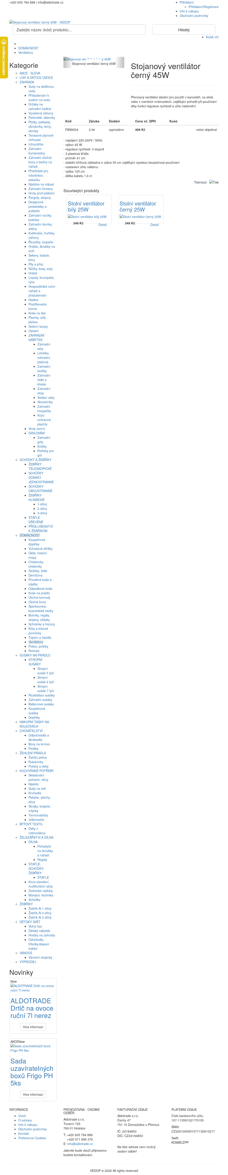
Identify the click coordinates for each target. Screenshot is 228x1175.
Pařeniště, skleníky (41, 117)
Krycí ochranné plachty (44, 419)
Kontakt (23, 1133)
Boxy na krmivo (39, 744)
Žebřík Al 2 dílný (39, 913)
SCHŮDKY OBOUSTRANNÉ (40, 488)
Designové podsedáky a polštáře (37, 206)
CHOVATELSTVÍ (31, 730)
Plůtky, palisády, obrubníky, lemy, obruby (39, 126)
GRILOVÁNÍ (36, 433)
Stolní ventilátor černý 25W (138, 206)
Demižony (35, 575)
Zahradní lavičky (43, 368)
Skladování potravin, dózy (38, 777)
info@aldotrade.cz (80, 1143)
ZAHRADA (27, 82)
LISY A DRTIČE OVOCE (36, 77)
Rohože (33, 650)
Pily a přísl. (36, 264)
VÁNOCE (26, 953)
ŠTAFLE (43, 877)
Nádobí (33, 784)
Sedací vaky (46, 397)
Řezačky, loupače (40, 242)
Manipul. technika (40, 895)
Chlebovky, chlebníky (36, 564)
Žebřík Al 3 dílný (39, 917)
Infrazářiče (35, 144)
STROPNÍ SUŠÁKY (35, 661)
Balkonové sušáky (41, 704)
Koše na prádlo (39, 593)
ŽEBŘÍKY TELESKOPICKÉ (40, 466)
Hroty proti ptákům (41, 193)
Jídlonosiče (36, 819)
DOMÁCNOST (28, 48)
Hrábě (32, 273)
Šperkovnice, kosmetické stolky (40, 608)
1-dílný (42, 504)
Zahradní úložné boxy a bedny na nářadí (40, 162)
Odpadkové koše (40, 588)
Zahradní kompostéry (36, 150)
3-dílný (42, 513)
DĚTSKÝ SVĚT (30, 922)
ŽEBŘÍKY (26, 904)
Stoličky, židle (37, 571)
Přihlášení (187, 2)
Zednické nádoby (40, 890)
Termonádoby (38, 815)
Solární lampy (38, 326)
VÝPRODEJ (28, 962)
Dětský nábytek (39, 930)
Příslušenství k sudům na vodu (39, 97)
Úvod (22, 1115)
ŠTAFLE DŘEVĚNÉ (35, 519)
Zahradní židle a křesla (43, 379)
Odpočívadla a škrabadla (38, 737)
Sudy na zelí (37, 788)
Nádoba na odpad (41, 184)
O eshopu (25, 1120)
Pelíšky (33, 748)
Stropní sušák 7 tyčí (45, 688)
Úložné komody (39, 597)
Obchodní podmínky (194, 15)
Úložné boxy (37, 602)
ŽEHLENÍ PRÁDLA (33, 753)
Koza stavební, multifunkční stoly (40, 884)
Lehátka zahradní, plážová (44, 357)
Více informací (33, 1027)
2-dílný (42, 508)
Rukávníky (35, 762)
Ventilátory (25, 52)
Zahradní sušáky (40, 699)
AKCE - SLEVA (30, 73)
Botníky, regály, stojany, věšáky (39, 617)
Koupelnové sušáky (36, 710)
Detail (103, 224)
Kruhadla (34, 793)
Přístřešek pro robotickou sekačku (38, 175)
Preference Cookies (32, 1138)
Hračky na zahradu (41, 935)
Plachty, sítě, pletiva (37, 319)
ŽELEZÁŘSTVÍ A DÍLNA (36, 837)
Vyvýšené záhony (40, 113)
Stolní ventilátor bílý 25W (86, 206)
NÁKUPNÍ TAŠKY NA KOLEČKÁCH (34, 724)
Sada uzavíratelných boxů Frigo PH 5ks (31, 1071)
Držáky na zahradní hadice (39, 106)
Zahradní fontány (40, 188)
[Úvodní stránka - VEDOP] (114, 22)
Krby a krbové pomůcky (38, 630)
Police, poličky (38, 646)
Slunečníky (45, 402)
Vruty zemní (36, 428)
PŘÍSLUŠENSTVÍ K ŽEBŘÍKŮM (40, 528)
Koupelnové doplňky (36, 541)
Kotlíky (42, 446)
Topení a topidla (39, 637)
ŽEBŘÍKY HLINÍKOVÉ (36, 497)
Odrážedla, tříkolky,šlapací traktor (38, 944)
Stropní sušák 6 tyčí (45, 679)
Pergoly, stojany (39, 197)
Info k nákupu (189, 11)
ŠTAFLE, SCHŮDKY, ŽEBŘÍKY (36, 868)
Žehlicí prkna (37, 757)
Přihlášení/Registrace (204, 6)
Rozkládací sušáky (41, 695)
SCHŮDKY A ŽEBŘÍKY (35, 459)
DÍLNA (33, 842)
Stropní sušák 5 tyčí (45, 670)
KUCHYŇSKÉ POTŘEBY (37, 770)
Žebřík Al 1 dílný (39, 908)
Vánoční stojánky (40, 957)
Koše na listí (37, 313)
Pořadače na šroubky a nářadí (45, 850)
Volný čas (35, 926)
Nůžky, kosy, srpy (40, 268)
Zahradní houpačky (44, 408)
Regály (42, 859)
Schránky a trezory (41, 624)
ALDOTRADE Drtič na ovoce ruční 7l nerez (31, 1008)
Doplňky (34, 717)
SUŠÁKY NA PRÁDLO (35, 655)
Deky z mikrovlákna (36, 830)
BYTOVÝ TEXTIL (31, 824)
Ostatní (33, 331)
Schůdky (34, 899)
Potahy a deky (38, 766)
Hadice (33, 299)
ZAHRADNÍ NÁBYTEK (36, 337)
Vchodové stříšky (40, 548)
